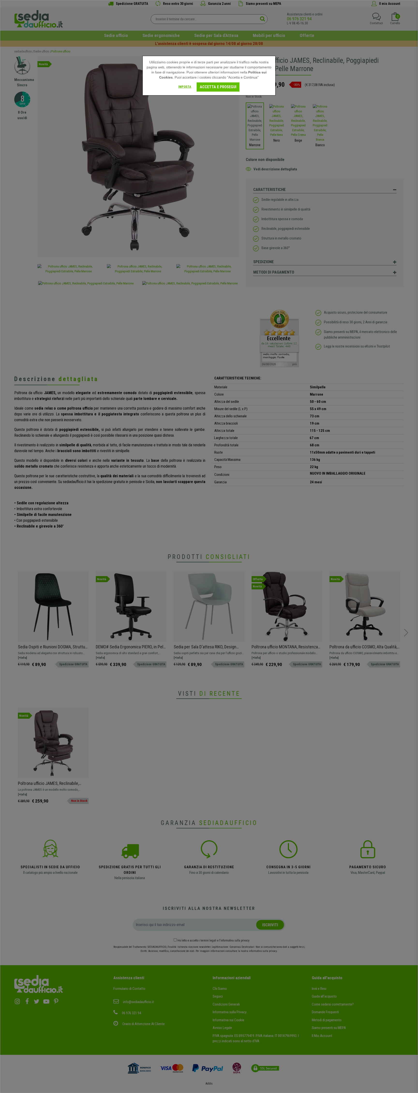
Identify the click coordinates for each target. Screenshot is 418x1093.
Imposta (184, 86)
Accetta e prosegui (218, 87)
